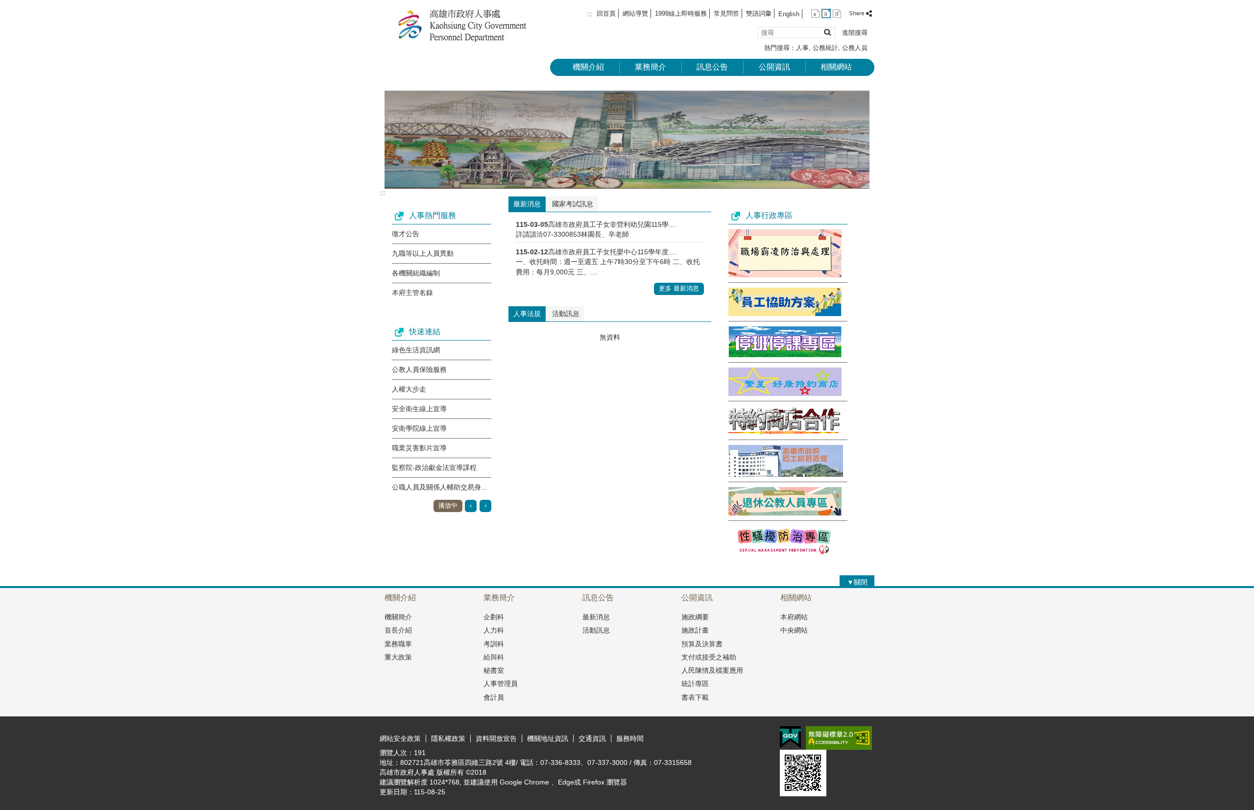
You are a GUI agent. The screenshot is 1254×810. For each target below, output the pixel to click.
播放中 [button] (448, 505)
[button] (827, 32)
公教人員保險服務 (419, 369)
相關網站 (836, 67)
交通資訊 (592, 738)
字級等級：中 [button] (826, 13)
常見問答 (726, 13)
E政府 (790, 737)
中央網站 (794, 630)
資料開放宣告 (496, 738)
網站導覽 (635, 13)
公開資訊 (774, 67)
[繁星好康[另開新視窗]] (785, 393)
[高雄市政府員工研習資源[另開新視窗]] (785, 474)
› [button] (485, 505)
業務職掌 (398, 644)
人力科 (493, 630)
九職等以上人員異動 (423, 253)
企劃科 (493, 617)
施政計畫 (695, 630)
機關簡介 (398, 617)
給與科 (493, 657)
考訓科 (493, 644)
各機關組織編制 (416, 273)
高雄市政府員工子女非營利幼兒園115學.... (612, 224)
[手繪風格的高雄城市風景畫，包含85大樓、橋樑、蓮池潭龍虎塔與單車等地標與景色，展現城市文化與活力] (627, 140)
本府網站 (794, 617)
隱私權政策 (448, 738)
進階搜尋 (855, 32)
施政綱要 (695, 617)
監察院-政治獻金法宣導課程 (434, 467)
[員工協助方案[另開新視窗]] (785, 314)
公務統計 (825, 47)
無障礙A (839, 738)
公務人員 (855, 47)
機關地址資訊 (547, 738)
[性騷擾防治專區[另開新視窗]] (785, 554)
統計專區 (695, 683)
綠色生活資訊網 (416, 350)
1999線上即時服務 (681, 13)
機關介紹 (588, 67)
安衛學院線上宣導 (419, 428)
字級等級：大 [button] (837, 13)
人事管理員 (500, 683)
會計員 (493, 697)
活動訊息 (596, 630)
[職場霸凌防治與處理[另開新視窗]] (785, 275)
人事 (802, 47)
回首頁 (606, 13)
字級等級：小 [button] (815, 13)
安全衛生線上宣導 (419, 409)
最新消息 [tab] (527, 204)
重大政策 (398, 657)
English (788, 14)
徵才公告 (405, 234)
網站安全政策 (400, 738)
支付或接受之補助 (708, 657)
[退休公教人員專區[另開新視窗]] (785, 513)
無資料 (610, 337)
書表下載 (695, 697)
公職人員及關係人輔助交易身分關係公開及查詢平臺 (471, 487)
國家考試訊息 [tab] (572, 204)
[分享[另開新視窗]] (861, 13)
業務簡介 (650, 67)
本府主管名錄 (412, 292)
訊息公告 (712, 67)
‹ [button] (471, 505)
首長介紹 (398, 630)
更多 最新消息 (679, 288)
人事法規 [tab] (527, 314)
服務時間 (630, 738)
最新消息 (596, 617)
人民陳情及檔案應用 (712, 670)
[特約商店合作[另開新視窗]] (784, 432)
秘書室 (493, 670)
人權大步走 (409, 389)
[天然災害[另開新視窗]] (785, 355)
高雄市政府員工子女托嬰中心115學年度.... (612, 252)
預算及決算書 (702, 644)
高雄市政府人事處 (462, 25)
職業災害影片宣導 (419, 448)
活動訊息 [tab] (565, 314)
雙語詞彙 (759, 13)
